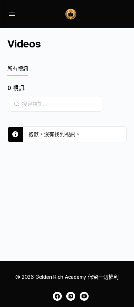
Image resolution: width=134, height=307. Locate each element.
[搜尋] (17, 100)
